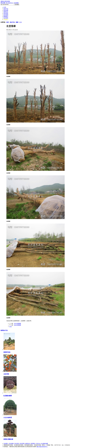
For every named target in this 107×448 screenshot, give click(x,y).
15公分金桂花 (7, 417)
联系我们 (33, 443)
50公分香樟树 (17, 323)
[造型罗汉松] (9, 349)
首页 (7, 22)
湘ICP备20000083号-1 (42, 446)
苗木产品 (12, 22)
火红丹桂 (6, 374)
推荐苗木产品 (4, 330)
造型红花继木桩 (8, 439)
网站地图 (3, 2)
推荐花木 (27, 443)
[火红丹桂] (10, 371)
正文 (20, 22)
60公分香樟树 (17, 325)
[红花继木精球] (10, 393)
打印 (10, 326)
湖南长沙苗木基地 (5, 1)
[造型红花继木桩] (10, 436)
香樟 (17, 22)
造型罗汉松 (6, 352)
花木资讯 (16, 443)
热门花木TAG (9, 2)
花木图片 (5, 443)
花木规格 (11, 443)
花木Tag (38, 443)
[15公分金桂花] (10, 414)
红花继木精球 (7, 395)
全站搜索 (16, 2)
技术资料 (22, 443)
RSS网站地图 (44, 443)
